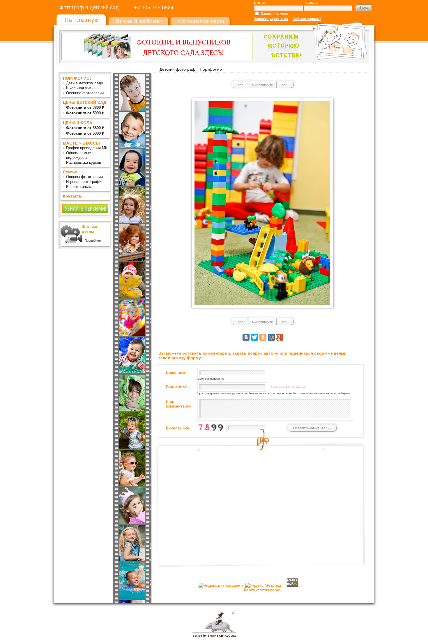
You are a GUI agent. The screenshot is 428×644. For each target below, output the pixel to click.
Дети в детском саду (84, 83)
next (285, 85)
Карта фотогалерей (263, 590)
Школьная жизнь (80, 88)
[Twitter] (254, 337)
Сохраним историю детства (313, 38)
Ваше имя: (176, 372)
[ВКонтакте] (246, 337)
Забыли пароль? (307, 19)
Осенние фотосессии (85, 93)
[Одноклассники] (262, 337)
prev (240, 85)
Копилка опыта (79, 186)
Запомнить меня (274, 14)
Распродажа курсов (83, 162)
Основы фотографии (84, 177)
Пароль (310, 2)
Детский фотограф (177, 69)
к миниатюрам (262, 84)
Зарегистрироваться (271, 19)
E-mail (260, 2)
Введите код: (178, 427)
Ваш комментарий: (179, 403)
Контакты (72, 196)
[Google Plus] (279, 337)
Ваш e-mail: (177, 387)
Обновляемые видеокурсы (78, 155)
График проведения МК (86, 148)
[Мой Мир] (271, 337)
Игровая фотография (84, 181)
